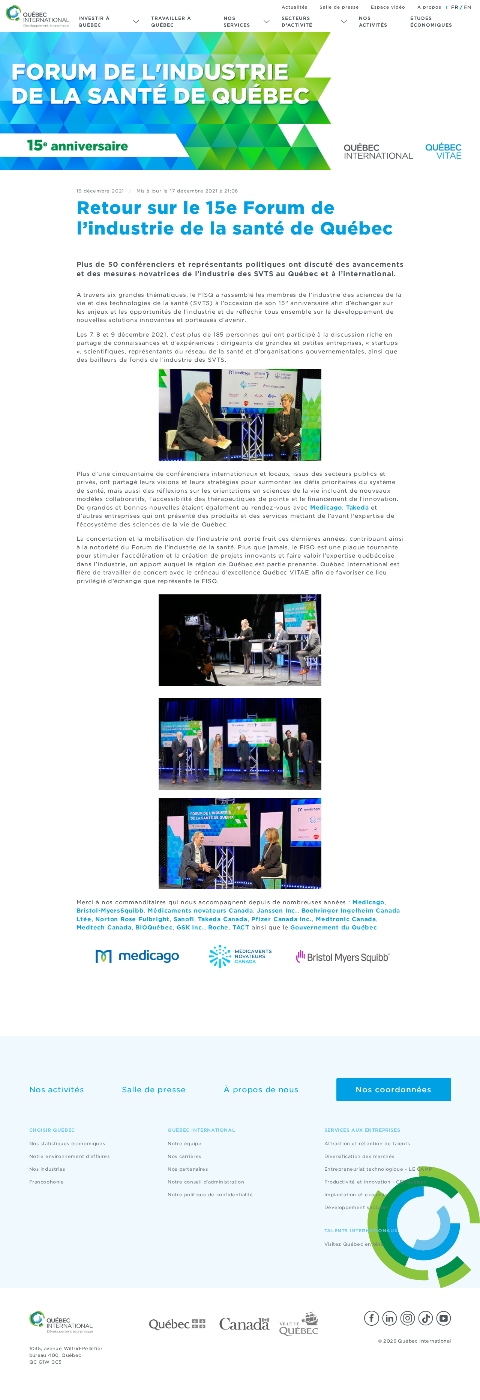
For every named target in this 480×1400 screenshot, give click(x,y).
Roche (218, 927)
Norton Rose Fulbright (132, 919)
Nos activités (373, 21)
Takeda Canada (222, 919)
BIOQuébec (153, 927)
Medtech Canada (104, 927)
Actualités (295, 7)
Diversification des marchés (359, 1156)
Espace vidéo (388, 7)
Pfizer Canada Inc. (281, 919)
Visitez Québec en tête (354, 1244)
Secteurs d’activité (297, 21)
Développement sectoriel (356, 1207)
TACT (240, 927)
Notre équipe (184, 1143)
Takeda (357, 507)
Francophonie (46, 1182)
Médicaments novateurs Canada (200, 910)
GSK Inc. (190, 927)
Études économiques (431, 21)
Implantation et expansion (357, 1194)
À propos (429, 7)
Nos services (237, 21)
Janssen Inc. (277, 910)
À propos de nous (261, 1089)
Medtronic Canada (346, 919)
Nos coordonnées (394, 1089)
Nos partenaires (188, 1169)
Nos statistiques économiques (67, 1143)
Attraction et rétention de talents (367, 1143)
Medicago (326, 507)
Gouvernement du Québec (333, 927)
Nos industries (47, 1169)
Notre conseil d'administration (206, 1182)
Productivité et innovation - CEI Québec (375, 1182)
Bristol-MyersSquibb (110, 910)
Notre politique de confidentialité (210, 1194)
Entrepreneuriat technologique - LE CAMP (378, 1169)
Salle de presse (339, 7)
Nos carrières (184, 1156)
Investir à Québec (94, 21)
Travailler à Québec (171, 21)
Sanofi (184, 919)
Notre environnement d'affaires (69, 1156)
